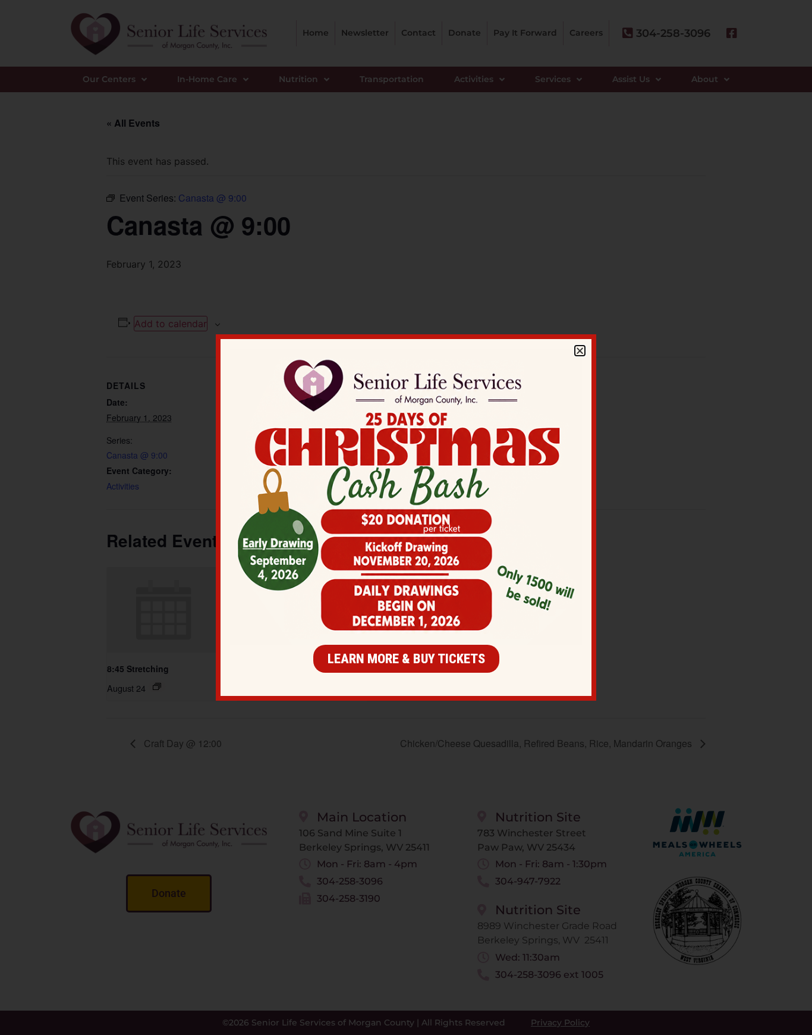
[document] (406, 517)
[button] (579, 350)
